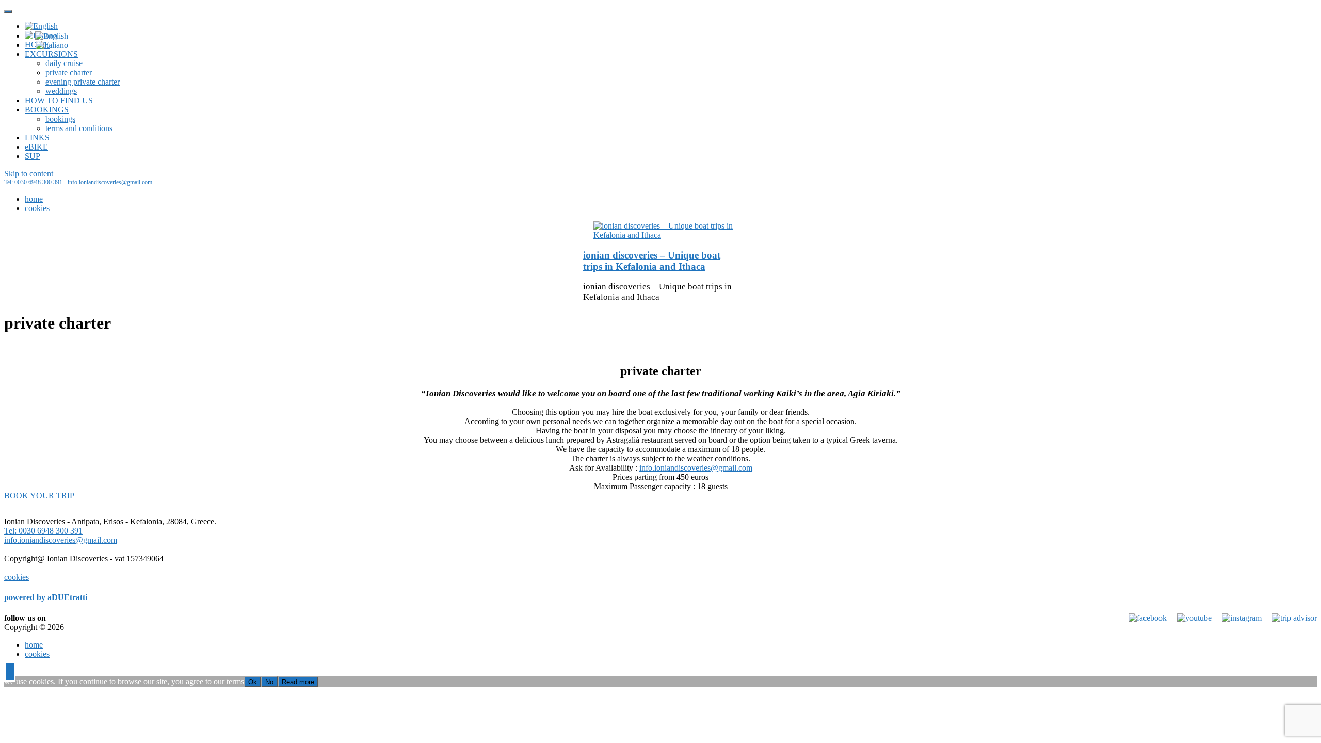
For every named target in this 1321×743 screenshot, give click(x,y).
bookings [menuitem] (60, 119)
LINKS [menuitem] (37, 137)
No (269, 682)
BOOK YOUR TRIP (39, 495)
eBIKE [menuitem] (36, 146)
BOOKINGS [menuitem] (47, 109)
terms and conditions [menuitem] (78, 128)
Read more (298, 682)
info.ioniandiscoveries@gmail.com (110, 182)
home (34, 199)
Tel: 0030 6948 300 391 (33, 182)
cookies (37, 208)
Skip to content (28, 173)
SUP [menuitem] (32, 156)
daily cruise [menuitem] (64, 63)
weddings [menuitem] (61, 91)
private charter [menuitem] (68, 72)
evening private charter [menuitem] (82, 81)
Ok (252, 682)
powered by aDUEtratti (45, 597)
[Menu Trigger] (8, 11)
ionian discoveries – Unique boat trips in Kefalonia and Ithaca (651, 261)
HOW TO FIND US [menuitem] (59, 100)
